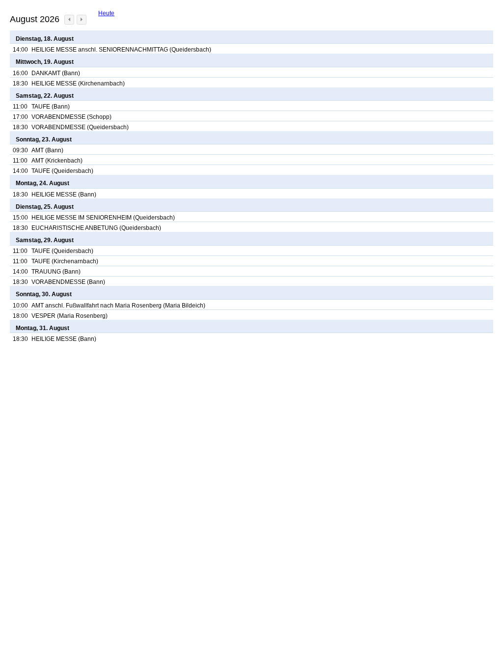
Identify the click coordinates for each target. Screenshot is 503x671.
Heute (106, 13)
